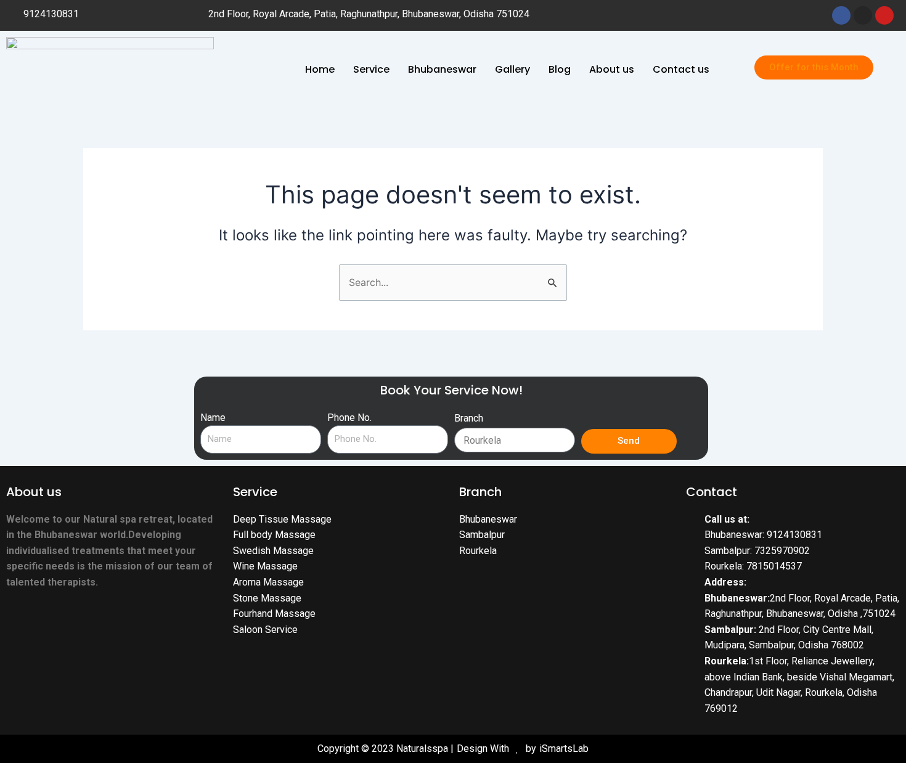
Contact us (681, 69)
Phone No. (349, 417)
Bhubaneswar (442, 69)
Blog (560, 69)
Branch (468, 418)
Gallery (512, 69)
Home (320, 69)
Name (213, 417)
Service (371, 69)
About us (611, 69)
